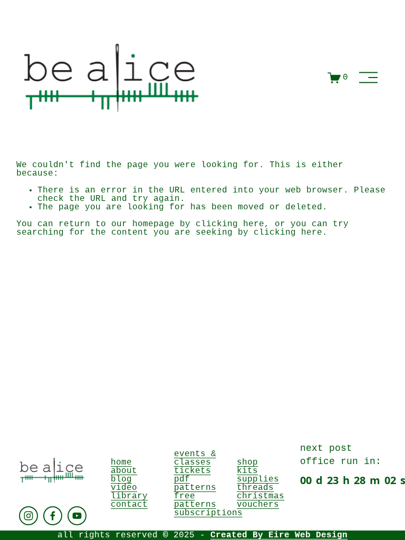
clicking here (230, 224)
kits (247, 471)
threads (255, 488)
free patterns (195, 500)
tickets (192, 471)
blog (121, 479)
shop (247, 462)
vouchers (258, 504)
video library (129, 492)
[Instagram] (28, 515)
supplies (258, 479)
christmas (260, 496)
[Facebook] (52, 515)
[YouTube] (77, 515)
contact (129, 504)
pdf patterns (195, 483)
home (121, 462)
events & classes (195, 458)
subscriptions (208, 513)
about (124, 471)
